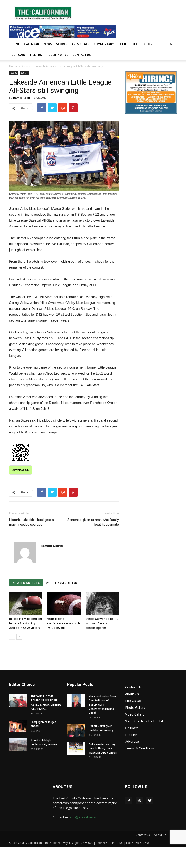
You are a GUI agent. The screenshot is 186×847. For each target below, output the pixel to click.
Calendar (31, 44)
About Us (132, 694)
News (48, 44)
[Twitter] (149, 800)
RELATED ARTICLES (26, 583)
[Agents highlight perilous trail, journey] (18, 744)
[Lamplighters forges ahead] (18, 726)
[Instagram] (139, 800)
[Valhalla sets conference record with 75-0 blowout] (64, 603)
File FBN (36, 55)
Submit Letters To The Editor (146, 721)
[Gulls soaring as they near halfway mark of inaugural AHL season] (76, 748)
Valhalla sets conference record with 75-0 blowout (63, 623)
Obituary (18, 55)
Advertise (132, 741)
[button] (171, 44)
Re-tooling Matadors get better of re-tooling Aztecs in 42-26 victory (25, 623)
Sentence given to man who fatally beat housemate (93, 522)
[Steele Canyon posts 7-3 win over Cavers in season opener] (102, 603)
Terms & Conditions (140, 748)
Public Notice (57, 55)
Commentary (104, 44)
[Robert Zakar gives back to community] (76, 730)
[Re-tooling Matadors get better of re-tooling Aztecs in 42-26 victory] (25, 603)
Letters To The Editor (135, 44)
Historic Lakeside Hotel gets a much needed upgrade (31, 522)
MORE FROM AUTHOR (61, 583)
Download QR (20, 470)
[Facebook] (128, 800)
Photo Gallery (135, 707)
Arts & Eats (80, 44)
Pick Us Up (133, 701)
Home (15, 44)
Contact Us (82, 55)
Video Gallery (134, 714)
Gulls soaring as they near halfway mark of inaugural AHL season (103, 748)
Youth (24, 72)
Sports (61, 44)
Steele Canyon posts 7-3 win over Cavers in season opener (102, 623)
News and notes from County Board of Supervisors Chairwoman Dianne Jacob (102, 704)
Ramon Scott (21, 97)
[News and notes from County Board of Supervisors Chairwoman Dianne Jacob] (76, 700)
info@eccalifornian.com (87, 817)
